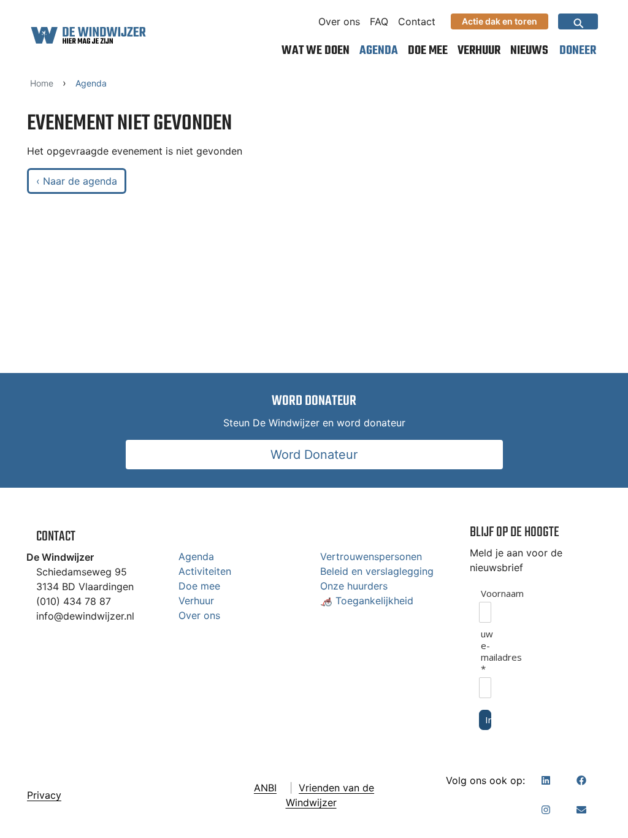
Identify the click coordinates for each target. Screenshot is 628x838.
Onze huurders (354, 586)
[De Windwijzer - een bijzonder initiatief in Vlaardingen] (88, 35)
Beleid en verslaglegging (377, 571)
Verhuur (479, 51)
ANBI (265, 788)
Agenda (378, 51)
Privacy (44, 795)
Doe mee (428, 51)
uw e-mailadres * (486, 651)
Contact (416, 21)
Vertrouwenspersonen (371, 556)
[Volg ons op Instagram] (545, 809)
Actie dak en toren (499, 21)
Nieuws (529, 51)
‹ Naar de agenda (76, 181)
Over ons (339, 21)
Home (41, 83)
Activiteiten (204, 571)
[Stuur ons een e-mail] (581, 809)
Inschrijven (488, 719)
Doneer (577, 51)
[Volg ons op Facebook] (581, 780)
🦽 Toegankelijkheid (366, 600)
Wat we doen (315, 51)
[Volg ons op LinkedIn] (545, 780)
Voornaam (486, 593)
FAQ (379, 21)
